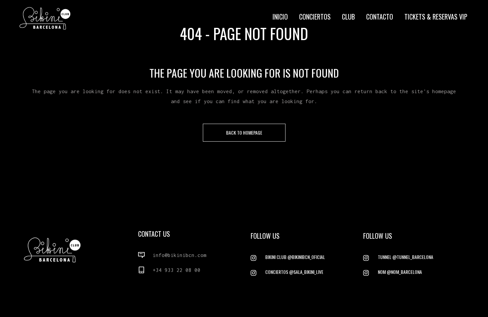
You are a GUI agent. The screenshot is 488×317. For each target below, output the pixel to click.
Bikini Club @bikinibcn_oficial (295, 256)
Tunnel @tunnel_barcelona (405, 256)
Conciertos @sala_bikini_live (294, 271)
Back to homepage (244, 132)
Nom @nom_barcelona (400, 271)
